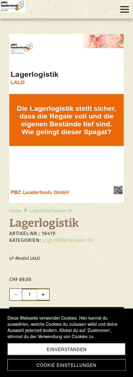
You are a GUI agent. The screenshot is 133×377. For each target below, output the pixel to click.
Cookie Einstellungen (66, 365)
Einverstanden (67, 349)
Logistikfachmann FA (68, 240)
